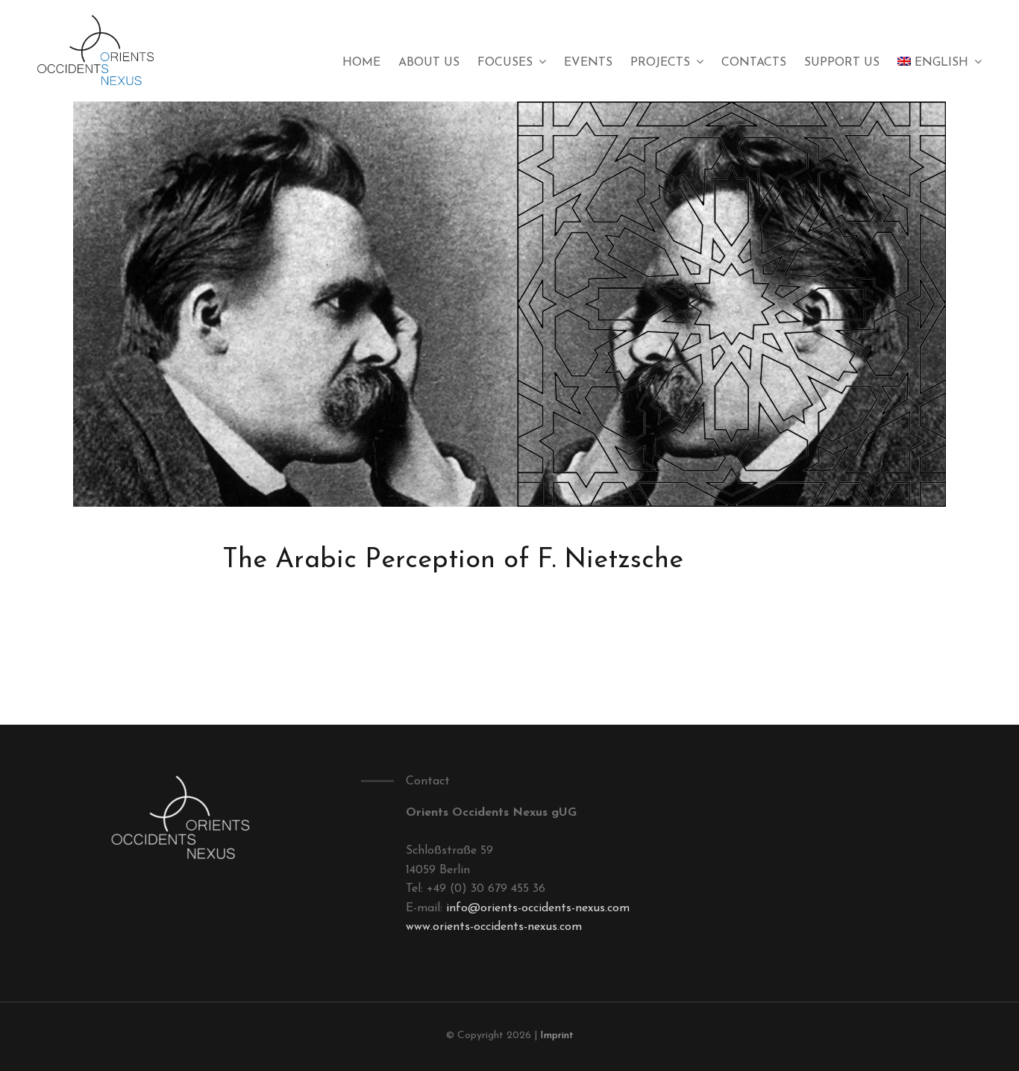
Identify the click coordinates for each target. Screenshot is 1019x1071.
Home (361, 63)
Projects (660, 63)
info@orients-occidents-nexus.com (538, 908)
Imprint (557, 1035)
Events (588, 63)
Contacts (753, 63)
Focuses (505, 63)
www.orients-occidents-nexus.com (494, 927)
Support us (842, 63)
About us (429, 63)
